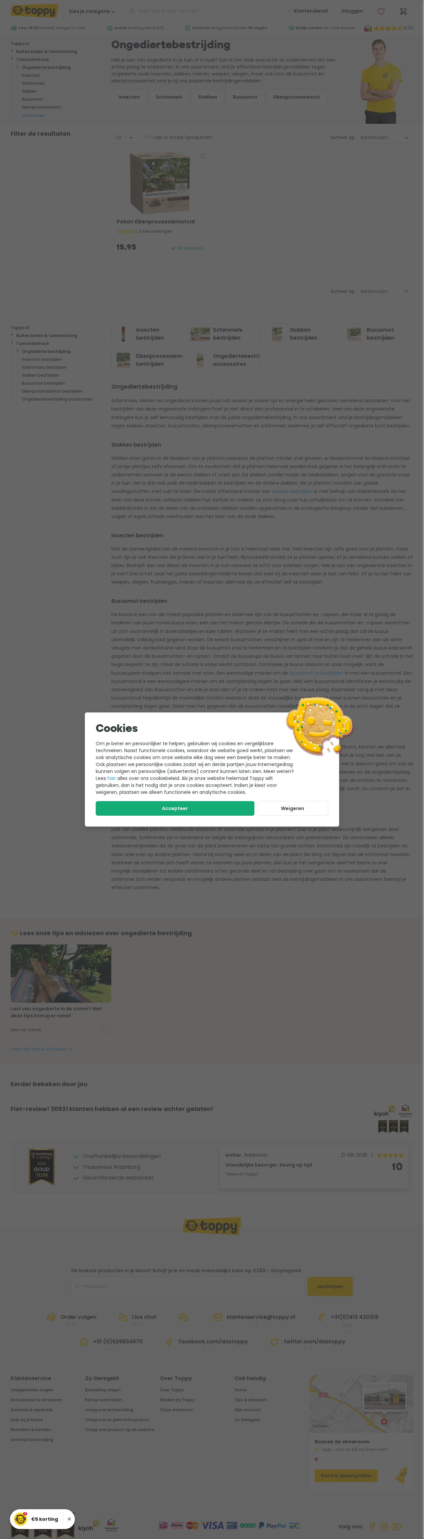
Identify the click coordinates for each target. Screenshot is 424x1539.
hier (111, 778)
